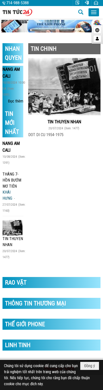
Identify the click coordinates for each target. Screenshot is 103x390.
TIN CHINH (43, 48)
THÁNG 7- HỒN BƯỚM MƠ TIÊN (11, 180)
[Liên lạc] (96, 3)
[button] (93, 12)
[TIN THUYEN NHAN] (12, 228)
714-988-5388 (17, 3)
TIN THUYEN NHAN (64, 121)
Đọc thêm (15, 101)
